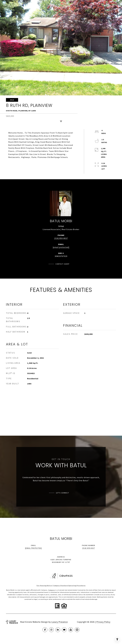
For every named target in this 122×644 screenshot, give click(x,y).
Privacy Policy (103, 622)
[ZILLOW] (70, 629)
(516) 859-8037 (61, 238)
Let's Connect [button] (62, 493)
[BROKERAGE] (77, 629)
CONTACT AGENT (62, 264)
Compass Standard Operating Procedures (69, 585)
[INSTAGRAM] (51, 629)
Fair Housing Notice (44, 585)
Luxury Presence (59, 622)
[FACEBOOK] (45, 629)
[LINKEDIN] (57, 629)
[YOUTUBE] (64, 629)
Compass (51, 590)
